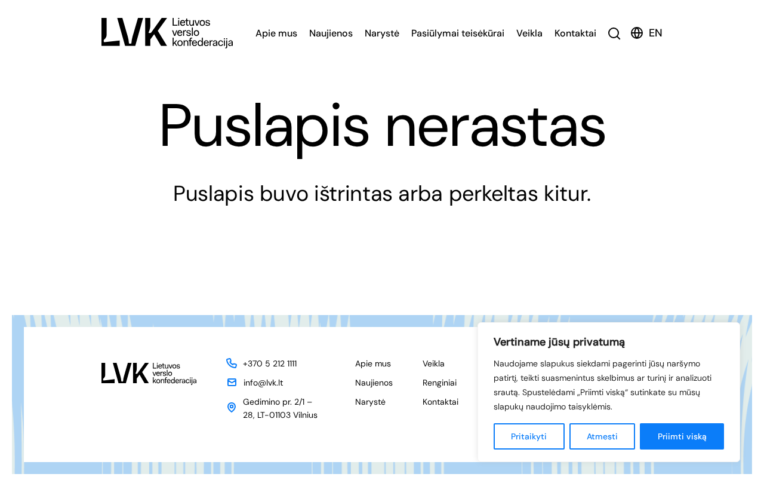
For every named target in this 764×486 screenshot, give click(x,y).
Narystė (382, 33)
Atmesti (602, 436)
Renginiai (440, 382)
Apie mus (276, 33)
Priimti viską (682, 436)
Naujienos (331, 33)
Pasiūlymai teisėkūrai (457, 33)
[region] (609, 392)
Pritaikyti (529, 436)
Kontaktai (575, 33)
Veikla (529, 33)
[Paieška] (614, 33)
